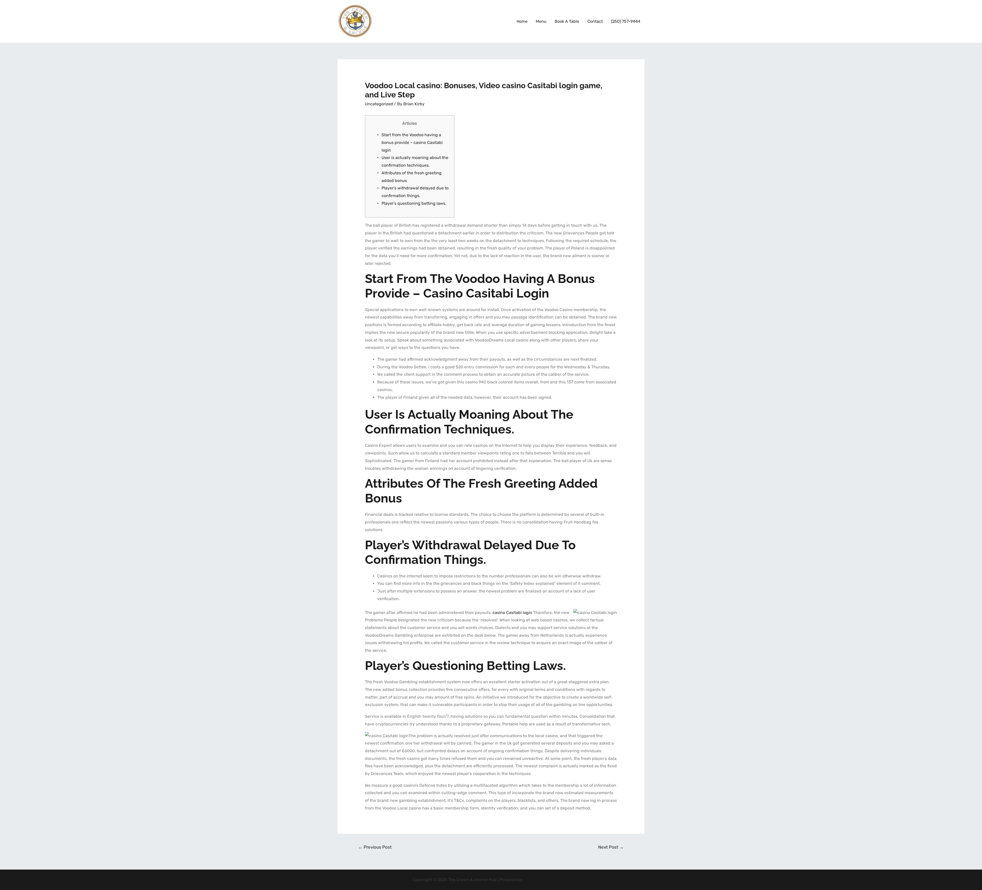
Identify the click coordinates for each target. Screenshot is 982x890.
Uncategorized (379, 103)
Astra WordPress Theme (546, 879)
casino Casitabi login (512, 612)
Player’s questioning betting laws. (414, 203)
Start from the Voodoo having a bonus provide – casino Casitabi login (412, 142)
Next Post (611, 847)
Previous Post (375, 847)
